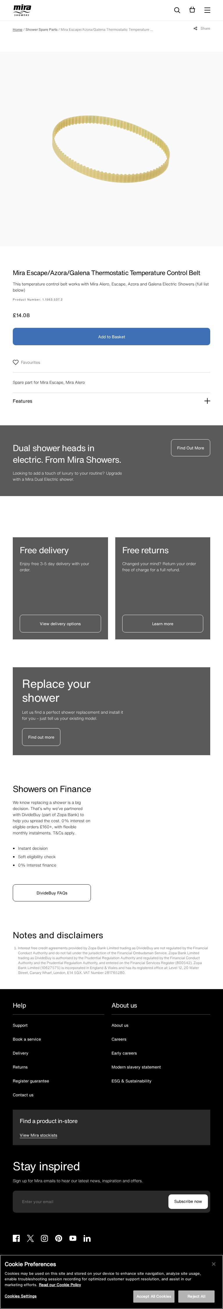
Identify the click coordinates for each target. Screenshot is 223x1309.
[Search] (177, 10)
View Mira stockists (38, 1135)
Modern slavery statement (136, 1067)
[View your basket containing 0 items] (192, 10)
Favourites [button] (30, 362)
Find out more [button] (41, 737)
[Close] (213, 1264)
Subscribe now (188, 1201)
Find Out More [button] (190, 448)
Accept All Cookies (153, 1296)
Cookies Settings (21, 1296)
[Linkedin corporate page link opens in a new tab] (87, 1239)
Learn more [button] (162, 624)
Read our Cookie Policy (60, 1285)
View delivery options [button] (60, 624)
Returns (20, 1067)
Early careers (124, 1053)
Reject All (196, 1296)
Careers (119, 1039)
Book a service (27, 1039)
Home (17, 29)
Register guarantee (31, 1081)
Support (20, 1025)
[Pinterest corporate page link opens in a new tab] (58, 1239)
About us (120, 1025)
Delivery (20, 1053)
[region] (111, 1282)
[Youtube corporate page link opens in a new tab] (72, 1239)
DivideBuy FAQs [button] (52, 893)
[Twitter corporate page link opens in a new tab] (30, 1239)
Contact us (23, 1095)
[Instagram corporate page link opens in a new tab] (44, 1239)
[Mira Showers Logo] (22, 11)
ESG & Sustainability (132, 1081)
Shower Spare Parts (41, 29)
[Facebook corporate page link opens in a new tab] (16, 1239)
